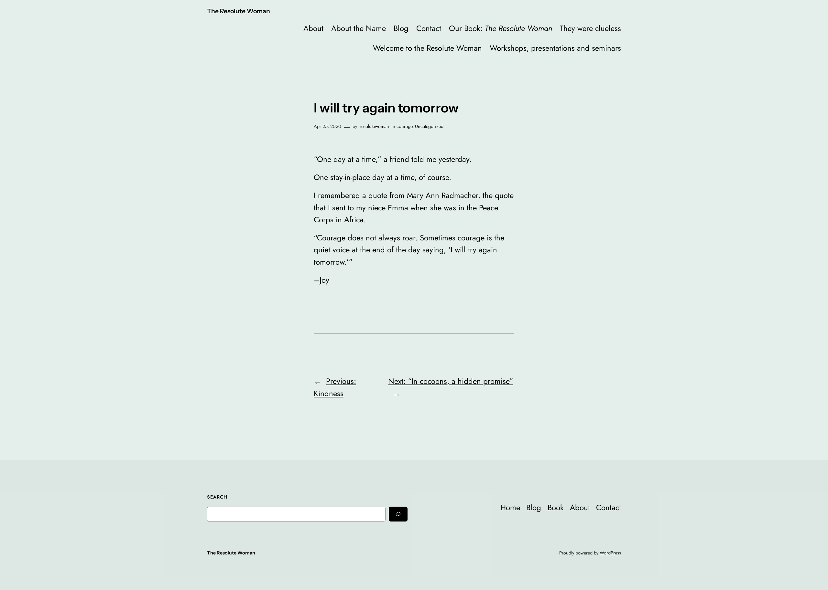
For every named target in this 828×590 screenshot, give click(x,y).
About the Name (358, 28)
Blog (401, 28)
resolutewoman (374, 126)
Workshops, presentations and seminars (555, 48)
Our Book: (500, 28)
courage (404, 126)
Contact (428, 28)
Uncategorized (429, 126)
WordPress (610, 553)
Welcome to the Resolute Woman (427, 48)
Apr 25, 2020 (327, 126)
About (313, 28)
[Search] (398, 514)
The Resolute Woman (238, 11)
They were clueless (590, 28)
